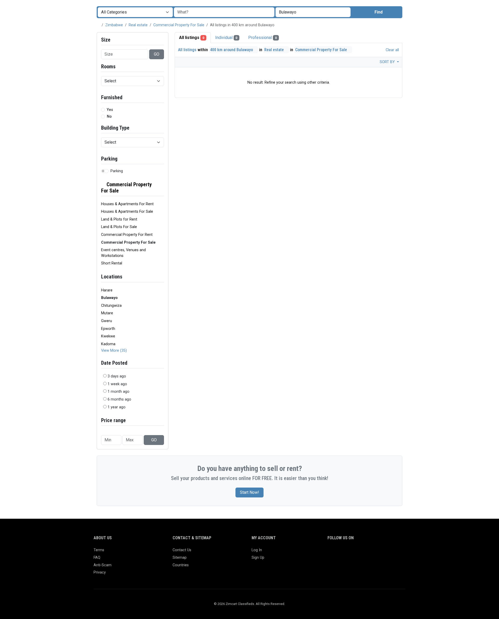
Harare (107, 290)
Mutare (107, 313)
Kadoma (108, 344)
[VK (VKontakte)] (391, 552)
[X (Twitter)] (338, 552)
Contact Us (182, 550)
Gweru (106, 321)
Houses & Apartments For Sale (127, 211)
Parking (116, 171)
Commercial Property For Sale (178, 25)
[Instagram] (346, 552)
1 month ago (118, 391)
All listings (191, 37)
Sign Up (258, 557)
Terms (99, 550)
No (109, 116)
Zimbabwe (114, 25)
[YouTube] (376, 552)
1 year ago (117, 407)
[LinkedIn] (353, 552)
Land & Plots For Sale (119, 227)
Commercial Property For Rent (127, 234)
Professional (262, 37)
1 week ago (117, 384)
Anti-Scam (102, 565)
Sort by (388, 62)
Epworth (108, 329)
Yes (110, 110)
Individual (226, 37)
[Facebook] (330, 552)
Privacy (100, 572)
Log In (257, 550)
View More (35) (114, 350)
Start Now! (249, 492)
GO (156, 54)
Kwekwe (108, 336)
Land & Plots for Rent (119, 219)
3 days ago (117, 376)
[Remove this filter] (162, 187)
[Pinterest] (361, 552)
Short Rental (111, 263)
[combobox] (313, 12)
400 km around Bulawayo (232, 49)
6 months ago (119, 399)
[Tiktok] (368, 552)
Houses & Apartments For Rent (127, 204)
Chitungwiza (111, 305)
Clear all (392, 50)
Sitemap (180, 557)
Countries (181, 565)
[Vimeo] (383, 552)
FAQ (97, 557)
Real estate (138, 25)
